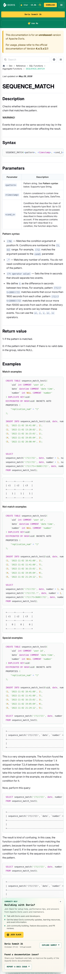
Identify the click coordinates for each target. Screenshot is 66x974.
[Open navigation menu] (61, 5)
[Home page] (3, 65)
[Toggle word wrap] (54, 152)
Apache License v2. (14, 973)
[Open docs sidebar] (61, 59)
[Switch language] (54, 59)
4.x (37, 48)
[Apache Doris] (9, 5)
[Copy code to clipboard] (59, 152)
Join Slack (15, 934)
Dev (10, 66)
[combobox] (26, 59)
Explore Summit (50, 945)
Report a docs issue (18, 966)
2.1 (46, 48)
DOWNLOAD (50, 5)
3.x (42, 48)
